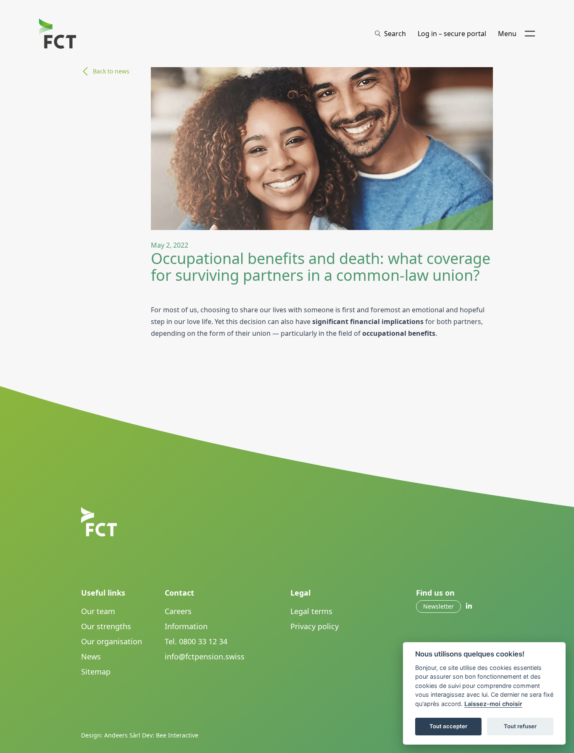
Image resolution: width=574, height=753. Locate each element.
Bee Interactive (177, 735)
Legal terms (311, 611)
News (91, 656)
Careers (178, 611)
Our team (98, 611)
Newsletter (438, 606)
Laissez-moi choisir (493, 703)
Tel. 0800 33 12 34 (196, 641)
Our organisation (111, 641)
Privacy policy (314, 626)
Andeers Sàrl (122, 735)
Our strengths (106, 626)
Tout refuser (520, 726)
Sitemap (96, 672)
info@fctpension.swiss (205, 656)
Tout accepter (448, 726)
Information (186, 626)
